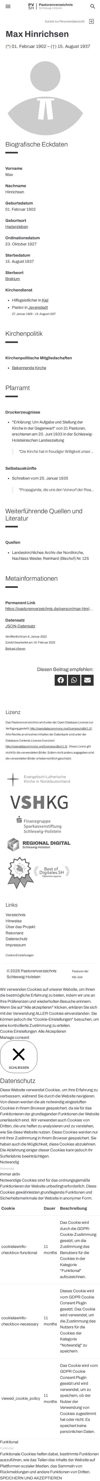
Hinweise (14, 921)
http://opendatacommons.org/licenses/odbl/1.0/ (61, 728)
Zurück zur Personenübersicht (64, 21)
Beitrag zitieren (15, 648)
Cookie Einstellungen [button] (18, 1031)
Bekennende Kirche (29, 368)
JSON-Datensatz (20, 626)
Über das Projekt (20, 927)
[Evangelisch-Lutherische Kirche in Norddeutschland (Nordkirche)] (39, 789)
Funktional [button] (9, 1442)
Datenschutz (16, 939)
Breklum (12, 279)
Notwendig (7, 1168)
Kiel (45, 300)
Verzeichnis (16, 915)
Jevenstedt (38, 307)
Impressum (16, 945)
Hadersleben (16, 227)
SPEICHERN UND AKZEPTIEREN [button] (31, 1478)
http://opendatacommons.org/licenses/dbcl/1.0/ (36, 746)
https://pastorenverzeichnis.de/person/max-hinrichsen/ (50, 609)
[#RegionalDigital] (39, 851)
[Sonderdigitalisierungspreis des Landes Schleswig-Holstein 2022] (39, 890)
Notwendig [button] (9, 1162)
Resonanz (14, 933)
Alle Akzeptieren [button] (52, 1031)
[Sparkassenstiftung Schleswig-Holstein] (39, 834)
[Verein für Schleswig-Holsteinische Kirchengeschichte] (39, 811)
